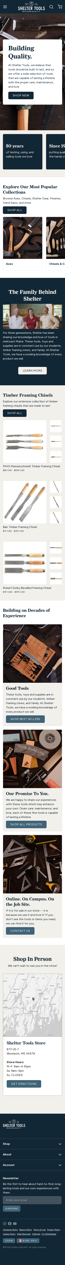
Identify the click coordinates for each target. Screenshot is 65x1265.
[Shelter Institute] (31, 6)
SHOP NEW (21, 95)
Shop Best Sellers (25, 719)
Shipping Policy (10, 1229)
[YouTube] (15, 1223)
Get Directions (24, 1083)
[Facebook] (10, 1223)
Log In (9, 1240)
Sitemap (36, 1234)
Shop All (14, 210)
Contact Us (20, 930)
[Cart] (58, 6)
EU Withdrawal (49, 1234)
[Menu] (6, 6)
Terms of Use (39, 1229)
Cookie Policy (9, 1234)
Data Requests (24, 1234)
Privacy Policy (53, 1229)
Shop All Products (26, 824)
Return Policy (25, 1229)
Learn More (32, 370)
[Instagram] (4, 1223)
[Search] (49, 7)
